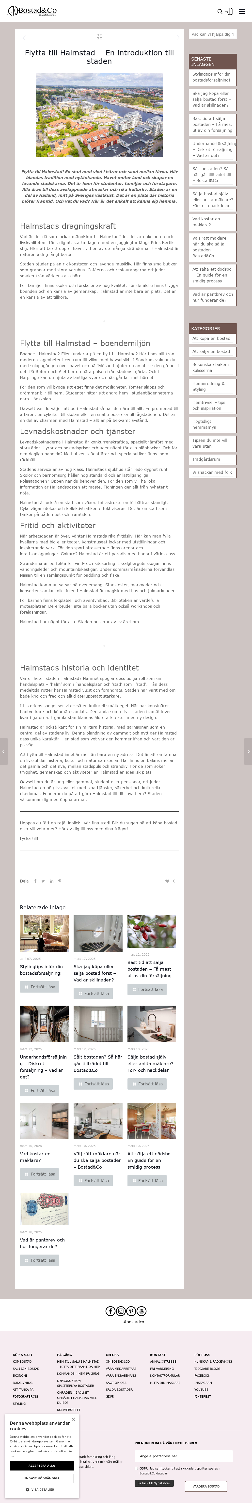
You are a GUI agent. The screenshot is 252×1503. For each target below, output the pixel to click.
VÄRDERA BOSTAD (206, 1486)
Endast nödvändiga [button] (42, 1478)
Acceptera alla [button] (42, 1466)
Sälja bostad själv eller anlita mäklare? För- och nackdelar (150, 1063)
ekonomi (20, 1375)
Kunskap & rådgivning (213, 1361)
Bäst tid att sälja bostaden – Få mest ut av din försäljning (149, 969)
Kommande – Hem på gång (78, 1373)
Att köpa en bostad (211, 338)
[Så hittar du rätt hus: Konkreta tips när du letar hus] (248, 751)
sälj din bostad (26, 1369)
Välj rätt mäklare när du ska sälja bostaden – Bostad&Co (98, 1160)
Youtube (201, 1389)
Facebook (202, 1375)
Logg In (229, 10)
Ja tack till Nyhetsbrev (154, 1483)
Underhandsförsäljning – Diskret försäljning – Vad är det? (214, 149)
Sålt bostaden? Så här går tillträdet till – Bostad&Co (98, 1063)
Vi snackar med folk (212, 472)
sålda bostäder (119, 1389)
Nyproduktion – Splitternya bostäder (75, 1383)
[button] (42, 1489)
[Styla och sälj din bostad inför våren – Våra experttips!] (4, 751)
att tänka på (23, 1389)
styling (19, 1403)
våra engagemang (121, 1375)
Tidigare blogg (207, 1369)
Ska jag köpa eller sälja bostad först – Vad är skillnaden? (95, 973)
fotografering (25, 1396)
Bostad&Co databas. (154, 1473)
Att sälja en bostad (211, 351)
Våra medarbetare (121, 1369)
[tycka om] (168, 881)
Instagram (203, 1383)
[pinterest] (131, 1311)
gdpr (110, 1396)
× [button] (73, 1419)
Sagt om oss (116, 1383)
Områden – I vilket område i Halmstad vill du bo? (77, 1398)
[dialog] (42, 1456)
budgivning (22, 1383)
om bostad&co (118, 1361)
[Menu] (242, 11)
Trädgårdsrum (206, 459)
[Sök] (220, 11)
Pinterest (202, 1396)
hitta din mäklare (165, 1383)
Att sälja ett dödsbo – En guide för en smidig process (151, 1160)
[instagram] (121, 1311)
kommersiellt (68, 1410)
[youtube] (141, 1311)
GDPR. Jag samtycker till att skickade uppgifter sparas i (180, 1471)
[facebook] (110, 1311)
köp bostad (22, 1361)
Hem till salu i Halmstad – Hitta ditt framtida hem (78, 1364)
